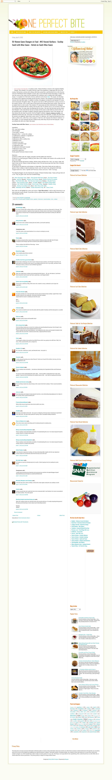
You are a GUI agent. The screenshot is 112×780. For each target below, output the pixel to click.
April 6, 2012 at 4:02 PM (21, 397)
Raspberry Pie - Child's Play (85, 634)
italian (80, 717)
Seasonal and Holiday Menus (50, 32)
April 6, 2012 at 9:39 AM (21, 320)
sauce (88, 725)
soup (87, 728)
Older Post (61, 515)
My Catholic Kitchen (23, 184)
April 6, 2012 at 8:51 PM (21, 425)
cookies (72, 713)
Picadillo (35, 182)
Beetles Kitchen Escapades (50, 179)
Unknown (18, 271)
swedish (72, 730)
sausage (95, 725)
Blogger (66, 759)
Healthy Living (52, 184)
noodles (75, 721)
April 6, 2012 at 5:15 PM (21, 416)
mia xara (18, 392)
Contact (72, 32)
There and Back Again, (22, 182)
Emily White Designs (53, 759)
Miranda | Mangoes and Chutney (24, 480)
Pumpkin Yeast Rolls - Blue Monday (87, 693)
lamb (86, 717)
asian (88, 707)
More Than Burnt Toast (20, 177)
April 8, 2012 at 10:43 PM (22, 509)
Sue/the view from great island (23, 259)
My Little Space (20, 460)
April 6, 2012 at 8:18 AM (21, 277)
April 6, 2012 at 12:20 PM (22, 362)
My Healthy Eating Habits (49, 182)
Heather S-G (19, 348)
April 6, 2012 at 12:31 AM (22, 224)
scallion (71, 727)
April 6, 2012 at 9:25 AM (21, 311)
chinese (95, 710)
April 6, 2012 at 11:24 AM (22, 333)
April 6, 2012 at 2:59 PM (21, 387)
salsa (74, 725)
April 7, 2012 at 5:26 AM (21, 465)
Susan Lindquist (20, 367)
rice (85, 724)
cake (89, 708)
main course (78, 719)
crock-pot (81, 713)
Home (12, 32)
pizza (71, 722)
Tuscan (72, 707)
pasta (82, 721)
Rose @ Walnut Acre (21, 421)
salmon (98, 724)
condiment (93, 711)
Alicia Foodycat (20, 450)
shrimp (83, 727)
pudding (91, 722)
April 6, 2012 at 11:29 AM (22, 343)
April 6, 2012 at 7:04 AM (21, 246)
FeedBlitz (83, 42)
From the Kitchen (20, 291)
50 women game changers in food (25, 199)
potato (84, 722)
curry (88, 713)
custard (95, 713)
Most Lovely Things (37, 184)
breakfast (81, 708)
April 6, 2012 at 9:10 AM (21, 303)
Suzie (17, 338)
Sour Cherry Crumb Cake (85, 626)
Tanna (17, 238)
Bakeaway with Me (21, 187)
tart (79, 730)
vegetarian (84, 732)
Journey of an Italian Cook (23, 185)
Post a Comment (18, 512)
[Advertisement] (56, 9)
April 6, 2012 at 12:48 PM (22, 377)
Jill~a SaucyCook (20, 325)
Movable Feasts (52, 181)
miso (52, 199)
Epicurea (18, 316)
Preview (72, 42)
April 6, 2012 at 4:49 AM (21, 233)
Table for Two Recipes (34, 32)
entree (89, 716)
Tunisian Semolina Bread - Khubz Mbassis (89, 661)
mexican (98, 719)
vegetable (97, 730)
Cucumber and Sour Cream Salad (87, 652)
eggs (83, 716)
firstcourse (40, 199)
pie (89, 721)
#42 (17, 199)
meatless (90, 719)
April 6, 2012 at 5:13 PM (21, 406)
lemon (92, 717)
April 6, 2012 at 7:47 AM (21, 255)
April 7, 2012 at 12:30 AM (22, 435)
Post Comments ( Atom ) (24, 518)
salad (91, 724)
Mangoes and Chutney (32, 179)
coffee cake (83, 711)
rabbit (79, 724)
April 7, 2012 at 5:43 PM (21, 484)
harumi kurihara (47, 199)
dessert (73, 716)
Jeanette (18, 357)
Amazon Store (64, 32)
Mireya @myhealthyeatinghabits (24, 429)
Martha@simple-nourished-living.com (25, 499)
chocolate (73, 711)
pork (77, 722)
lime (99, 717)
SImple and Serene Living (22, 382)
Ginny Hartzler (19, 220)
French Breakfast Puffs (76, 678)
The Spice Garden (52, 177)
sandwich (81, 725)
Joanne (18, 489)
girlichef (19, 179)
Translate (82, 160)
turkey (84, 730)
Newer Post (15, 515)
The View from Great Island (35, 181)
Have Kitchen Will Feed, (37, 177)
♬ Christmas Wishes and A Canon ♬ (87, 669)
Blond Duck (19, 251)
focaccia (96, 715)
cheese (76, 710)
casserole (97, 708)
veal (91, 730)
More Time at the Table (40, 185)
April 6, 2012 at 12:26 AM (22, 216)
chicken (85, 710)
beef (94, 707)
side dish (91, 727)
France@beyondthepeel (22, 402)
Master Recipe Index (21, 32)
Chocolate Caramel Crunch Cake (86, 617)
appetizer (36, 199)
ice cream (72, 717)
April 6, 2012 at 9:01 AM (21, 287)
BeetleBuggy (19, 207)
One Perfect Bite (20, 181)
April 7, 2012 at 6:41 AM (21, 476)
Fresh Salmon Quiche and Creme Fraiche (88, 684)
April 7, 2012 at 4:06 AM (21, 455)
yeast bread (93, 732)
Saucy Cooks (49, 187)
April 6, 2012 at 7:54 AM (21, 266)
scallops (55, 199)
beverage (72, 708)
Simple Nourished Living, (37, 187)
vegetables (76, 732)
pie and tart (95, 721)
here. (88, 58)
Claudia (18, 411)
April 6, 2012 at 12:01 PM (22, 352)
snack (79, 728)
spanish (95, 728)
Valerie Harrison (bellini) (22, 281)
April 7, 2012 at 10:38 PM (22, 494)
